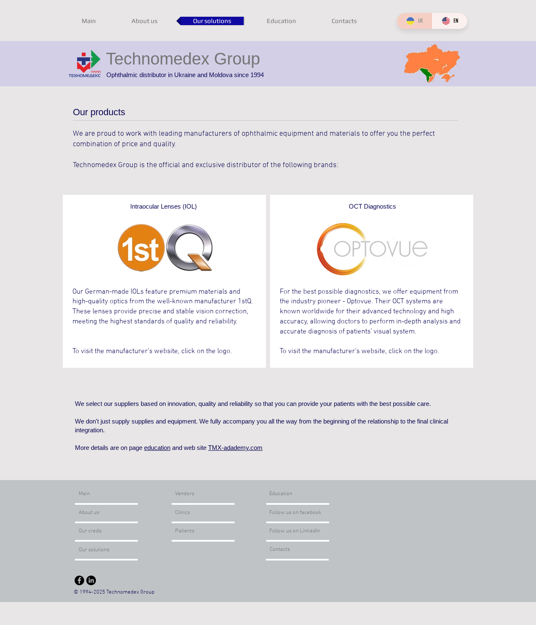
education (157, 447)
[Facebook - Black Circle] (79, 580)
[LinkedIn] (91, 580)
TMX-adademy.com (235, 447)
